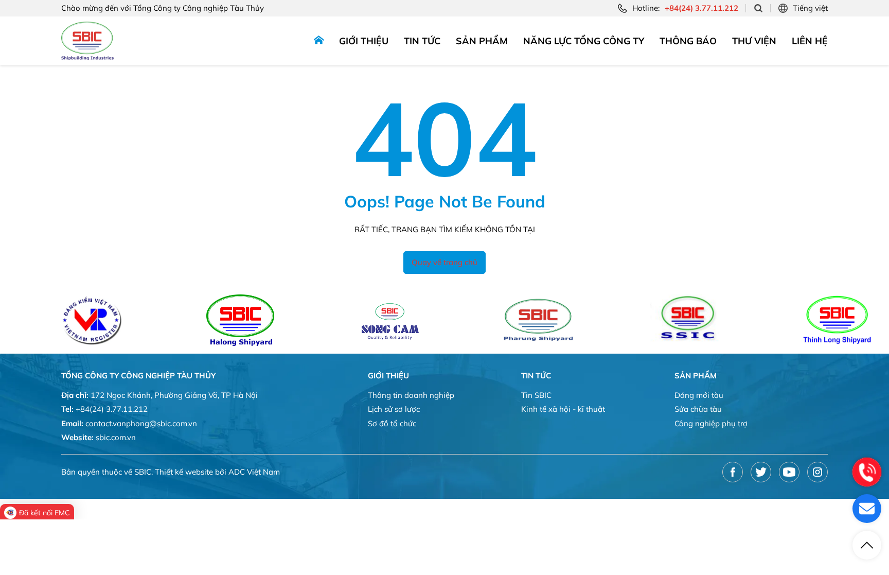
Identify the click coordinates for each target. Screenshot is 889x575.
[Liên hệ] (866, 508)
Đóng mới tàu (698, 395)
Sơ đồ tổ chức (392, 423)
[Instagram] (817, 472)
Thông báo (688, 41)
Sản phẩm (482, 41)
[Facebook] (732, 472)
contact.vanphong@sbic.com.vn (141, 423)
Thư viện (754, 41)
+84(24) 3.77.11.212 (112, 409)
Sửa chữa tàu (698, 409)
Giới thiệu (363, 41)
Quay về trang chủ (444, 262)
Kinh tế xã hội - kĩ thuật (563, 409)
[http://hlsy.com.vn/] (222, 320)
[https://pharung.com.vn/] (521, 320)
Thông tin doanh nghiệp (411, 395)
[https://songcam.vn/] (371, 320)
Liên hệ (810, 41)
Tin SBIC (536, 395)
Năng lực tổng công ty (583, 41)
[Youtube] (789, 472)
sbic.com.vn (116, 437)
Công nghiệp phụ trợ (711, 423)
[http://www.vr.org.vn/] (73, 320)
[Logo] (87, 41)
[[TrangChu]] (319, 41)
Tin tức (422, 41)
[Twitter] (761, 472)
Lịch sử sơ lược (394, 409)
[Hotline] (866, 472)
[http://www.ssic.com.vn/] (669, 320)
